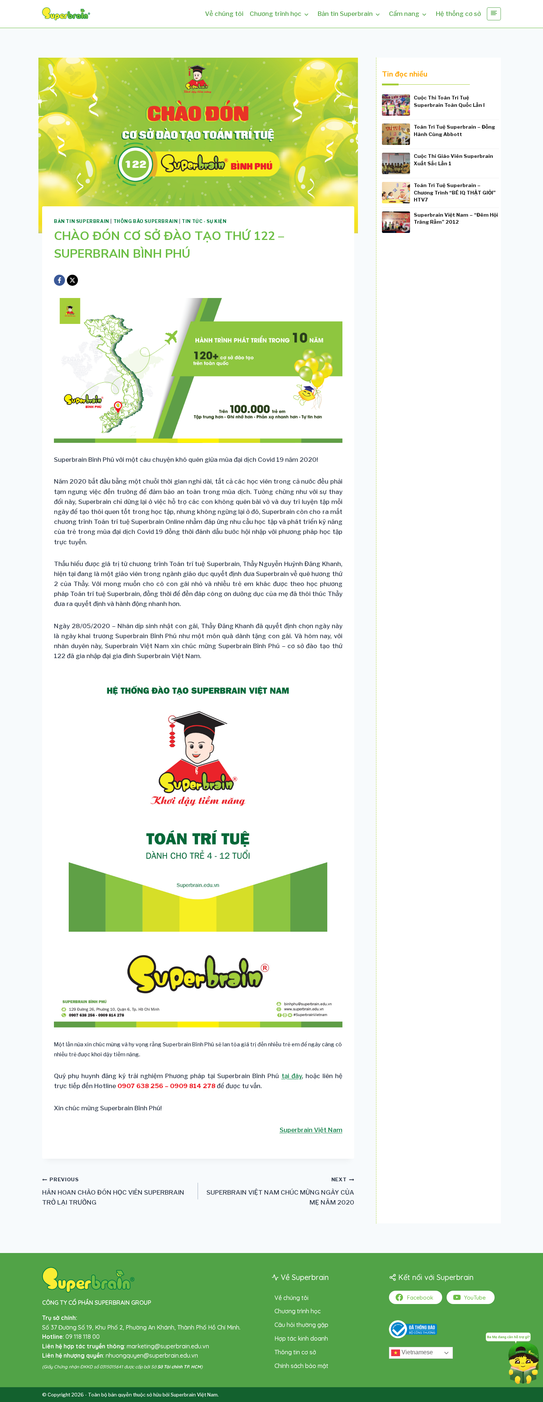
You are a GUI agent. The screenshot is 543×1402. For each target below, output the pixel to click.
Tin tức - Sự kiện (204, 221)
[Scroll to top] (16, 1375)
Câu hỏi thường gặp (301, 1324)
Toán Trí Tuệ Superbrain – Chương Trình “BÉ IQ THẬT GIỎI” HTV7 (455, 192)
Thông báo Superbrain (145, 221)
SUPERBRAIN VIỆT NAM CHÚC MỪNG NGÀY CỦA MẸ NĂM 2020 (280, 1191)
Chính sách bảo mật (301, 1365)
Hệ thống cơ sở (458, 13)
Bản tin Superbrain (345, 13)
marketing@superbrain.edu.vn (168, 1346)
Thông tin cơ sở (295, 1352)
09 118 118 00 (82, 1336)
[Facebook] (59, 280)
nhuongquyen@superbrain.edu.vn (152, 1355)
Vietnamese (416, 1352)
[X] (72, 280)
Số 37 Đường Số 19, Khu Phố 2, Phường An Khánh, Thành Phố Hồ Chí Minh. (141, 1327)
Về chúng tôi (224, 13)
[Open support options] (512, 1356)
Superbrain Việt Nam (311, 1130)
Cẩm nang (404, 13)
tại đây (291, 1076)
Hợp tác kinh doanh (301, 1338)
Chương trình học (275, 13)
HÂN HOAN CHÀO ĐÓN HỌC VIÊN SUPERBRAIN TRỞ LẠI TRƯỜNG (113, 1191)
